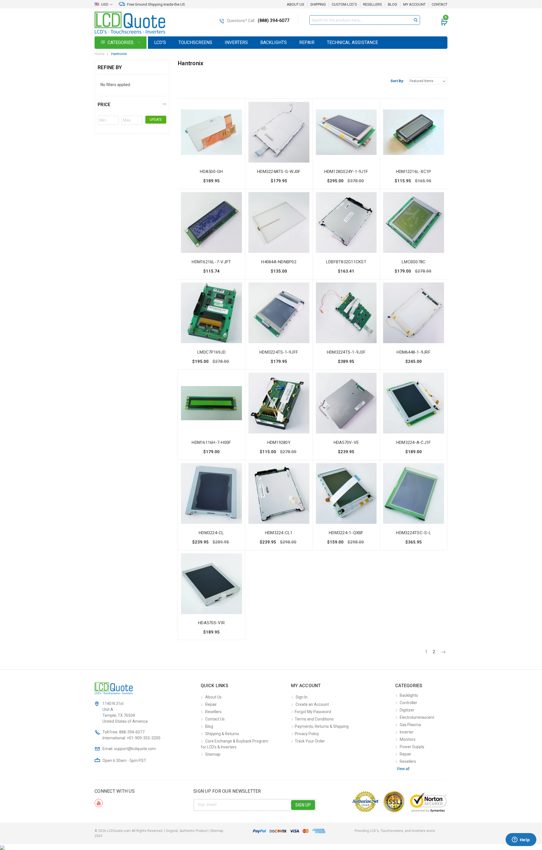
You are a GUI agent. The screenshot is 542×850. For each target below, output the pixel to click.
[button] (132, 103)
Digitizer (407, 710)
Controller (408, 702)
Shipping (318, 4)
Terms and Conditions (314, 719)
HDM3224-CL (211, 532)
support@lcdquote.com (135, 748)
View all (403, 768)
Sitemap (212, 754)
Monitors (408, 739)
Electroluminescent (417, 717)
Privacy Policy (307, 733)
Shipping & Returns (222, 733)
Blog (392, 4)
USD (104, 4)
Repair (306, 42)
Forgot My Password (313, 711)
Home (99, 54)
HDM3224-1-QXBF (346, 532)
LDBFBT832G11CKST (346, 261)
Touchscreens (195, 42)
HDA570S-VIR (211, 622)
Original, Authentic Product (187, 831)
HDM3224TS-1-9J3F (346, 352)
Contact (439, 4)
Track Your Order (310, 741)
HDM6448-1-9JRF (413, 352)
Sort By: (397, 81)
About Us (295, 4)
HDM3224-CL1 (279, 532)
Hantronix (119, 54)
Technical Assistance (352, 42)
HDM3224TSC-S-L (413, 532)
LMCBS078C (413, 261)
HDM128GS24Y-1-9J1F (346, 171)
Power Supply (412, 746)
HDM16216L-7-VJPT (211, 261)
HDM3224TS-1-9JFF (278, 352)
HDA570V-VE (346, 442)
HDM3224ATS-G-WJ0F (278, 171)
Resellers (372, 4)
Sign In (301, 697)
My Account (414, 4)
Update (156, 120)
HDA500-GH (211, 171)
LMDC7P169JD (211, 352)
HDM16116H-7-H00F (211, 442)
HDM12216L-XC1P (413, 171)
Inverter (407, 732)
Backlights (273, 42)
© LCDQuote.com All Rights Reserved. (159, 831)
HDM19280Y (278, 442)
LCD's (160, 42)
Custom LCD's (344, 4)
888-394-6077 (132, 732)
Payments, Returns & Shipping (322, 726)
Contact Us (215, 719)
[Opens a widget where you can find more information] (520, 840)
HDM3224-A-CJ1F (413, 442)
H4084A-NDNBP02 (278, 261)
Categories (121, 42)
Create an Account (312, 704)
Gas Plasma (410, 724)
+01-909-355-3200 (143, 738)
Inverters (236, 42)
